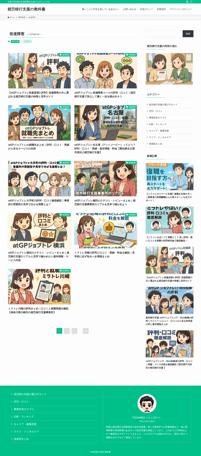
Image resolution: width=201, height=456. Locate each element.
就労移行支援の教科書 (26, 9)
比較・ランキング (158, 124)
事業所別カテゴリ (158, 117)
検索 (188, 33)
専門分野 (15, 41)
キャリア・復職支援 (159, 130)
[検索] (191, 1)
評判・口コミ (155, 111)
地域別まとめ (155, 143)
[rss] (187, 1)
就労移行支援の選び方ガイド (163, 104)
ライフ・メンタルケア (160, 137)
